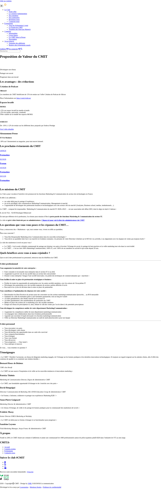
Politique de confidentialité (52, 487)
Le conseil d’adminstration (18, 14)
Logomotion (24, 487)
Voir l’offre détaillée (7, 129)
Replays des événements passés (19, 45)
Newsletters (13, 39)
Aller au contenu (6, 1)
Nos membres (13, 16)
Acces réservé (9, 41)
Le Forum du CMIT (16, 27)
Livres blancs (13, 35)
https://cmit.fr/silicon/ (23, 98)
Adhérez (3, 49)
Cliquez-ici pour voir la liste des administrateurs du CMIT (63, 220)
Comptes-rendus (10, 449)
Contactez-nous (14, 21)
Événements (8, 23)
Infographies (13, 33)
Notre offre (12, 12)
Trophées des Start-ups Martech (20, 29)
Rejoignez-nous (14, 19)
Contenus (7, 31)
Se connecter (13, 49)
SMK (30, 483)
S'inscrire (30, 472)
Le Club (7, 10)
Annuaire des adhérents (17, 43)
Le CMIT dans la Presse (17, 37)
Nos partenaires (14, 18)
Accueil (7, 447)
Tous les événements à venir (18, 25)
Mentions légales (35, 487)
